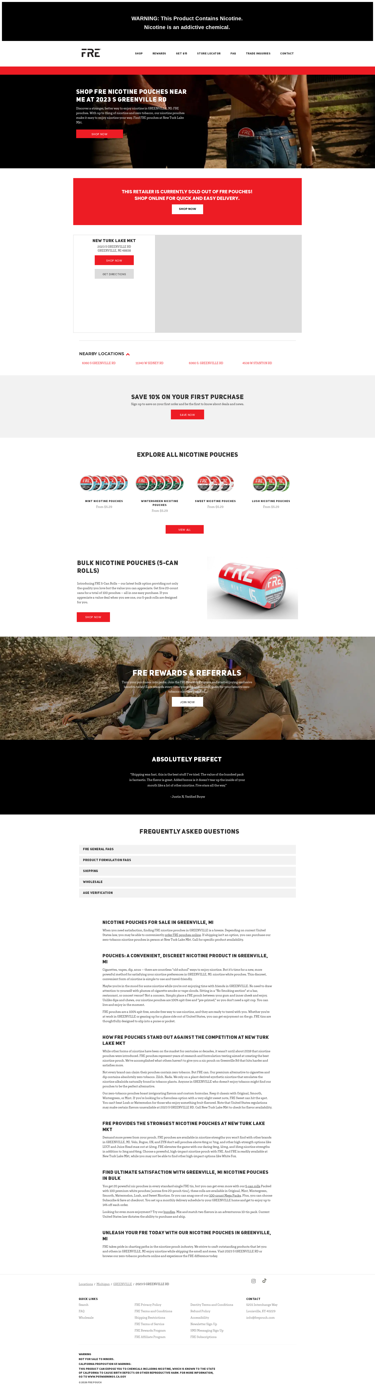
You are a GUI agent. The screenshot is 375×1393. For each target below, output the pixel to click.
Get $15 (181, 53)
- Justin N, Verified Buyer (187, 796)
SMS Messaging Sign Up (206, 1330)
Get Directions (114, 274)
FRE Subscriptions (203, 1337)
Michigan (103, 1284)
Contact (287, 53)
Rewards (159, 53)
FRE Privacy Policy (148, 1304)
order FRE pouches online (183, 935)
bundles (169, 1212)
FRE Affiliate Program (150, 1337)
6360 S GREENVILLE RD (99, 363)
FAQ (233, 53)
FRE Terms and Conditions (153, 1311)
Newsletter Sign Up (203, 1324)
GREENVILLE (122, 1284)
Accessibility (199, 1317)
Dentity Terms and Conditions (211, 1304)
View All (184, 530)
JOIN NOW (187, 702)
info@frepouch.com (260, 1317)
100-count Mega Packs (225, 1195)
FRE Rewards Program (150, 1330)
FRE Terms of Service (149, 1324)
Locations (86, 1284)
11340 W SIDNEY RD (149, 363)
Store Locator (209, 53)
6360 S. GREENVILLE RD (206, 363)
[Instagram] (253, 1284)
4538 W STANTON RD (257, 363)
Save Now (187, 415)
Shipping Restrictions (150, 1317)
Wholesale (86, 1317)
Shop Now (100, 134)
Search (83, 1304)
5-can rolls (252, 1186)
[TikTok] (264, 1284)
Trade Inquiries (258, 53)
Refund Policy (200, 1311)
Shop (139, 53)
